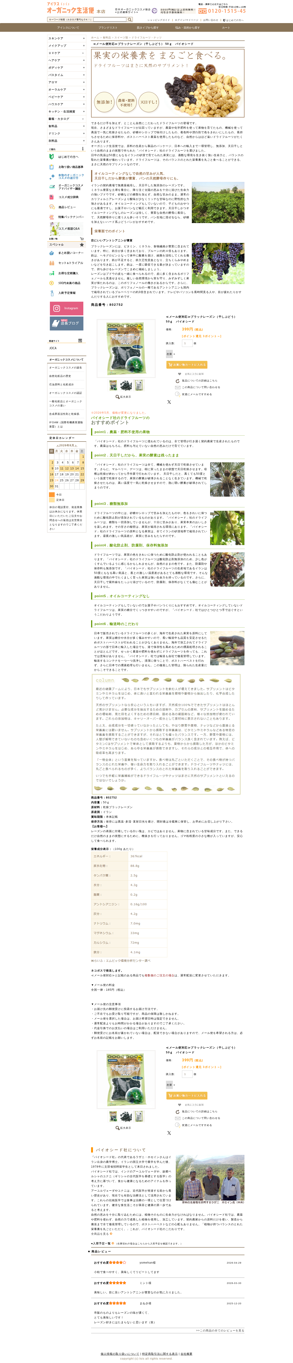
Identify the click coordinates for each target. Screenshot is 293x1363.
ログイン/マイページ (186, 20)
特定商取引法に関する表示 (160, 1353)
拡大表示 (125, 396)
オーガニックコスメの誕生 (65, 367)
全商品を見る (100, 1233)
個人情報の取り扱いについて (120, 1353)
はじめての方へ (234, 20)
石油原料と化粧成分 (61, 384)
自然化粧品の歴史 (60, 376)
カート (226, 27)
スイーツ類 (121, 37)
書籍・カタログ (59, 118)
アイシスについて (66, 27)
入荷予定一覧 (102, 1243)
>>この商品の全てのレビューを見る (220, 1330)
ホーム (95, 37)
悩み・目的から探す (186, 27)
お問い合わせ (210, 20)
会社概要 (187, 1353)
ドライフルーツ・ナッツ (147, 37)
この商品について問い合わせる (201, 387)
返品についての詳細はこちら (200, 380)
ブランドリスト (107, 27)
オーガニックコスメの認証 (65, 392)
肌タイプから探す (146, 27)
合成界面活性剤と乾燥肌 (64, 414)
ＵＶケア (54, 53)
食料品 (107, 37)
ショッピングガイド (158, 20)
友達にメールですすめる (197, 394)
